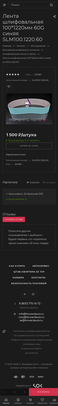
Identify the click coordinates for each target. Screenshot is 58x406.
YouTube (33, 294)
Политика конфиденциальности (31, 331)
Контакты (38, 277)
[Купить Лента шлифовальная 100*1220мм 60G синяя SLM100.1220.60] (29, 108)
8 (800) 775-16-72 (29, 303)
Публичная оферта (31, 349)
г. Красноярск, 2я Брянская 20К (24, 193)
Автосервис (40, 266)
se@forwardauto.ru (31, 320)
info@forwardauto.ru (31, 313)
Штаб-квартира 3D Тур (29, 271)
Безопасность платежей (29, 283)
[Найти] (51, 5)
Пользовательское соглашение (31, 336)
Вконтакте (24, 294)
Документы (31, 353)
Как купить (17, 266)
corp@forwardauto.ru (31, 317)
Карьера (18, 277)
